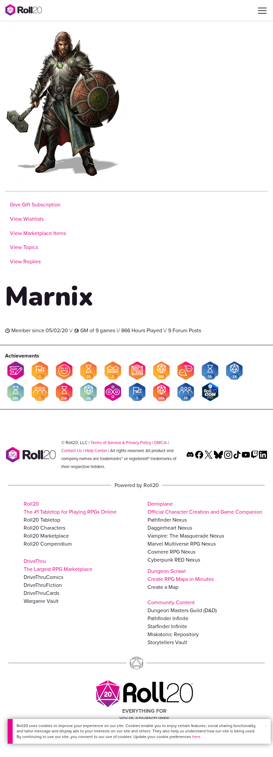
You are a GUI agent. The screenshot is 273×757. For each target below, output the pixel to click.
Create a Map (162, 587)
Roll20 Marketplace (46, 536)
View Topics (24, 247)
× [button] (266, 726)
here (196, 737)
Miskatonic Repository (173, 634)
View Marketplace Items (38, 233)
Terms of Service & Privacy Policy (121, 442)
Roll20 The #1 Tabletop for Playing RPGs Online (70, 508)
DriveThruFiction (43, 585)
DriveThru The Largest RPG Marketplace (58, 565)
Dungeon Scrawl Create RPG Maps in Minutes (180, 575)
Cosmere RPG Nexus (171, 552)
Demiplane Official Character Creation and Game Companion (204, 508)
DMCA (160, 442)
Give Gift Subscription (35, 204)
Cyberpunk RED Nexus (173, 560)
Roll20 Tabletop (42, 520)
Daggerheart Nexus (169, 528)
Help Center (96, 450)
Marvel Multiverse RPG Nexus (181, 544)
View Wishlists (27, 219)
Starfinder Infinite (167, 626)
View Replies (25, 261)
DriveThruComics (43, 577)
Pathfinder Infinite (167, 618)
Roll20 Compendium (48, 544)
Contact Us (71, 450)
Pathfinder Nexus (167, 520)
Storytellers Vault (167, 642)
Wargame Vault (41, 601)
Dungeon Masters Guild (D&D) (182, 610)
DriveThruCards (41, 593)
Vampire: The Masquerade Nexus (185, 536)
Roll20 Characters (44, 528)
